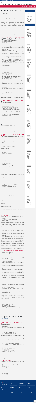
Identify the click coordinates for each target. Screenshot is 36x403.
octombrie (29, 50)
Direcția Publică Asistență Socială (31, 6)
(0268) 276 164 (2, 0)
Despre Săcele (18, 4)
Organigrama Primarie (12, 387)
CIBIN (19, 388)
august (28, 52)
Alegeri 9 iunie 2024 (31, 4)
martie (28, 32)
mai (28, 30)
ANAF (19, 387)
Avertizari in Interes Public (30, 392)
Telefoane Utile (32, 0)
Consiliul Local (11, 384)
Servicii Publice (11, 388)
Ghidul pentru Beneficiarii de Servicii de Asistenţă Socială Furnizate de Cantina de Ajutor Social (11, 321)
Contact (21, 4)
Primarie (6, 4)
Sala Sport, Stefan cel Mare (21, 383)
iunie (28, 29)
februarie (29, 33)
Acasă (3, 4)
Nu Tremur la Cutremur (21, 392)
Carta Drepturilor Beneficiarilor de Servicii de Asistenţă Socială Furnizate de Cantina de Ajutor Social (11, 320)
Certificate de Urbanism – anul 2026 (30, 16)
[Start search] (31, 2)
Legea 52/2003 (28, 21)
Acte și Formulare (14, 4)
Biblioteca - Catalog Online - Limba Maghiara (31, 397)
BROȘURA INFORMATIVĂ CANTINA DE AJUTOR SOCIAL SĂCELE (9, 315)
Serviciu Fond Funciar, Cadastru (30, 384)
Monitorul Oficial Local (25, 4)
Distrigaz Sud (20, 391)
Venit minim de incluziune (4, 28)
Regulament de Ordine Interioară (5, 318)
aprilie (28, 31)
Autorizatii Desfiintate (29, 19)
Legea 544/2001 (29, 20)
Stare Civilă (29, 387)
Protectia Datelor (29, 388)
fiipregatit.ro (28, 0)
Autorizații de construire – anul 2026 (30, 13)
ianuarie (28, 34)
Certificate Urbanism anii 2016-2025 (30, 18)
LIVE (34, 0)
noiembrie (29, 36)
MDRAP (19, 384)
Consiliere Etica (29, 391)
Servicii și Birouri (9, 4)
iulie (28, 66)
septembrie (29, 51)
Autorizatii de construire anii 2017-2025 (30, 15)
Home (22, 6)
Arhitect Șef (29, 383)
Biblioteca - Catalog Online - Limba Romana (31, 395)
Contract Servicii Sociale (4, 319)
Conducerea (11, 383)
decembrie (29, 35)
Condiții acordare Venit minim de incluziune (7, 36)
